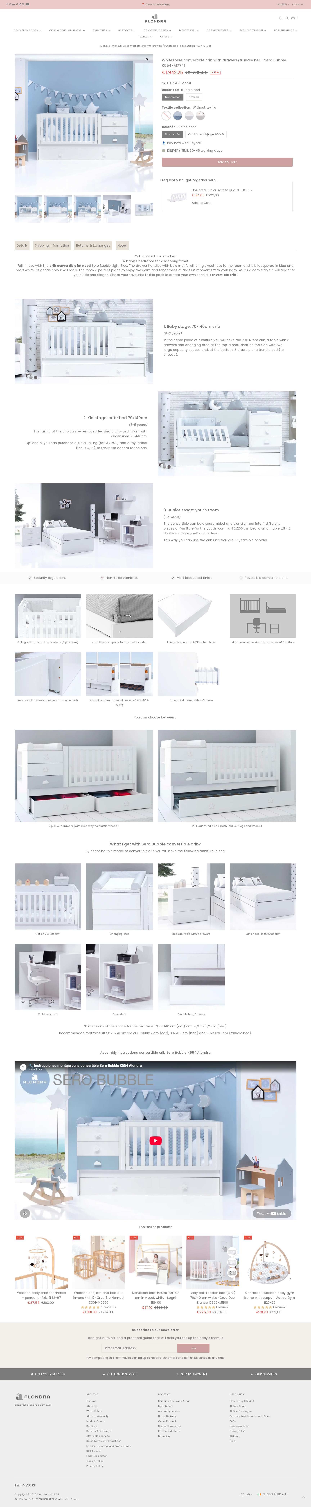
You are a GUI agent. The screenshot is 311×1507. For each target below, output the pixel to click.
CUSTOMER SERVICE (122, 1374)
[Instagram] (10, 4)
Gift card (235, 1436)
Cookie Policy (94, 1461)
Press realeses (239, 1426)
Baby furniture (284, 30)
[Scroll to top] (303, 1497)
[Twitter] (23, 4)
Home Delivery (167, 1416)
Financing (164, 1436)
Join (193, 1348)
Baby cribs (100, 30)
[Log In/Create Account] (286, 18)
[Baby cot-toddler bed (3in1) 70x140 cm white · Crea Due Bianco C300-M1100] (212, 1262)
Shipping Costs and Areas (174, 1401)
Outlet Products (167, 1421)
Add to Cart (227, 162)
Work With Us (94, 1411)
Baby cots (125, 30)
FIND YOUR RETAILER (50, 1374)
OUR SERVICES (266, 1374)
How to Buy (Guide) (242, 1401)
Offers (165, 36)
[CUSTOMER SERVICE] (103, 1374)
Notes (122, 245)
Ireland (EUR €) (274, 1494)
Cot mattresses (218, 30)
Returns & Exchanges (93, 245)
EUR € (296, 4)
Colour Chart (238, 1406)
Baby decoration (251, 30)
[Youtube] (27, 4)
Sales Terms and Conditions (103, 1441)
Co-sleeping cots (26, 30)
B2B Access (93, 1451)
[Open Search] (280, 18)
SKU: (165, 83)
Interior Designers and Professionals (108, 1446)
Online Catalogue (241, 1411)
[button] (91, 1307)
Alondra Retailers (158, 4)
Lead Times (165, 1406)
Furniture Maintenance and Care (250, 1416)
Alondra (105, 46)
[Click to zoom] (147, 60)
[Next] (29, 59)
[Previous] (21, 59)
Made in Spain (95, 1421)
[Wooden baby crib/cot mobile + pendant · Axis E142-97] (41, 1262)
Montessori (187, 30)
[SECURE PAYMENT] (177, 1374)
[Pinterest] (17, 4)
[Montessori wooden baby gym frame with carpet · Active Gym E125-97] (269, 1262)
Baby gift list (237, 1431)
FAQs (233, 1421)
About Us (91, 1406)
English (282, 4)
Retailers (91, 1426)
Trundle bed (173, 97)
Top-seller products (155, 1227)
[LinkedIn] (13, 4)
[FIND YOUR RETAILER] (31, 1374)
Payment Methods (169, 1431)
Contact (91, 1401)
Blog (233, 1441)
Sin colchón (172, 134)
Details (22, 245)
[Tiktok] (20, 4)
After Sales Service (98, 1436)
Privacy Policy (94, 1466)
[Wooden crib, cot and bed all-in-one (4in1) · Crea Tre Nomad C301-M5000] (98, 1262)
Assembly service (169, 1411)
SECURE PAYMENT (194, 1374)
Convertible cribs (156, 30)
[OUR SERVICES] (252, 1374)
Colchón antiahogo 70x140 (207, 135)
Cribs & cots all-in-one (65, 30)
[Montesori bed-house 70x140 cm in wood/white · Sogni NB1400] (155, 1262)
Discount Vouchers (169, 1426)
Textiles (144, 36)
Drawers (194, 97)
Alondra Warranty (97, 1416)
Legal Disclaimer (96, 1456)
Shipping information (52, 245)
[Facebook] (7, 4)
